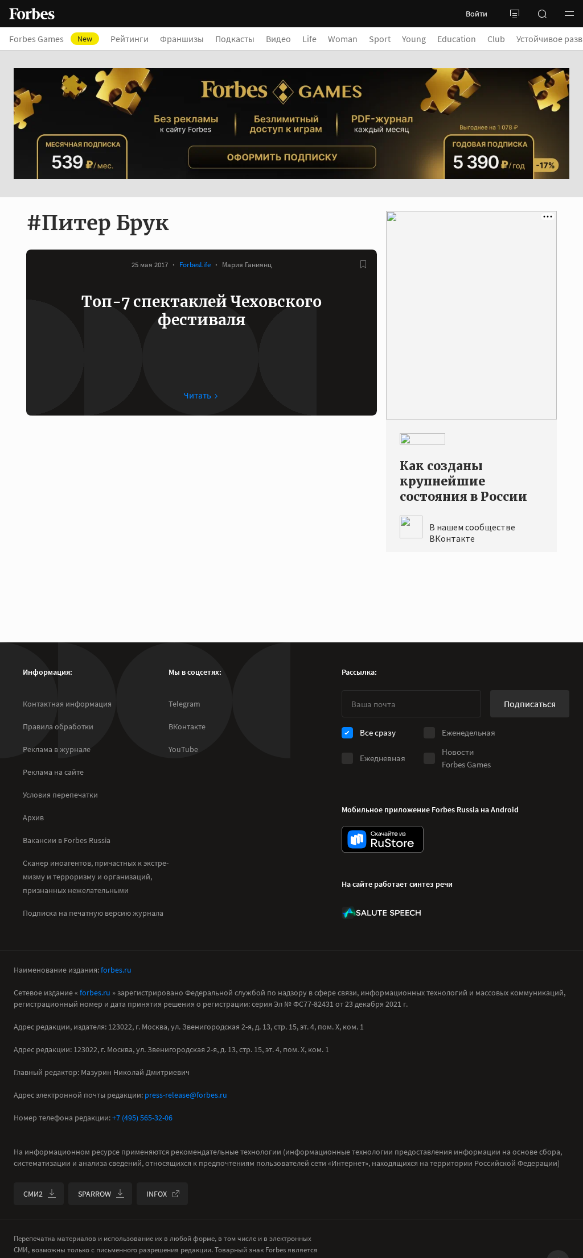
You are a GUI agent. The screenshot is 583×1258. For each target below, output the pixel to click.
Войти (476, 14)
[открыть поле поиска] (542, 14)
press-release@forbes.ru (186, 1095)
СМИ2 (33, 1194)
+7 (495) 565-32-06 (142, 1117)
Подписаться (530, 703)
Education (456, 38)
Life (309, 38)
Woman (343, 38)
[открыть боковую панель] (515, 14)
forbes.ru (116, 970)
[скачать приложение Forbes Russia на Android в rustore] (383, 839)
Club (496, 38)
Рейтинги (129, 38)
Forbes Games (50, 38)
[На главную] (32, 13)
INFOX (156, 1194)
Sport (380, 38)
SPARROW (94, 1194)
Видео (278, 38)
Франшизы (182, 38)
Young (414, 38)
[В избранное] (363, 264)
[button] (569, 14)
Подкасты (234, 38)
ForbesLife (195, 264)
